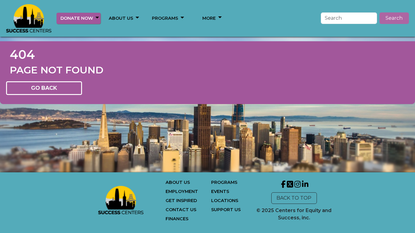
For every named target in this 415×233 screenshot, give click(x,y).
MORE (209, 18)
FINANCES (177, 218)
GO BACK (44, 88)
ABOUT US (121, 18)
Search (394, 18)
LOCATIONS (224, 200)
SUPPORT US (226, 209)
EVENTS (220, 191)
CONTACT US (181, 209)
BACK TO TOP (293, 198)
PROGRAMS (165, 18)
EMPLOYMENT (182, 191)
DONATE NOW (76, 18)
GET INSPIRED (181, 200)
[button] (97, 17)
